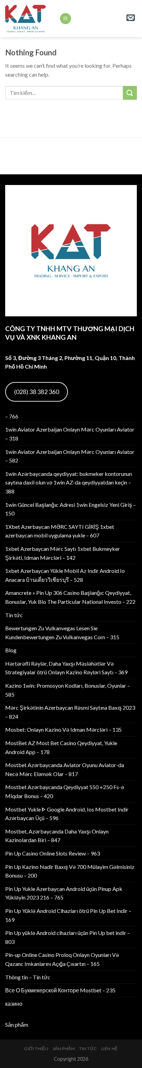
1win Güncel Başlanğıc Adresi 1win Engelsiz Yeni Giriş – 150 (70, 509)
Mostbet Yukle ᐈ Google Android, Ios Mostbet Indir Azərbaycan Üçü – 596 (67, 813)
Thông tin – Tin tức (27, 977)
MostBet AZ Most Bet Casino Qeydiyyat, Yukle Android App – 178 (61, 747)
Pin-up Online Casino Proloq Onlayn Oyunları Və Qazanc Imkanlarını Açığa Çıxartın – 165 (62, 959)
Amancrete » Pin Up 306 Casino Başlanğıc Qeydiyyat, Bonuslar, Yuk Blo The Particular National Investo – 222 (70, 597)
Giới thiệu (36, 1048)
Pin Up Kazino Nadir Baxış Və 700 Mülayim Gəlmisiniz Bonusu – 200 (69, 871)
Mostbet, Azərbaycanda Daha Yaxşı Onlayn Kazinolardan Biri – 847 (57, 835)
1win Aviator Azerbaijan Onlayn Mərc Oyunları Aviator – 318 (69, 434)
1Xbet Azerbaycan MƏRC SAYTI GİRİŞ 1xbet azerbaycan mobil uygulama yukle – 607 (59, 531)
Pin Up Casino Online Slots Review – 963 (52, 853)
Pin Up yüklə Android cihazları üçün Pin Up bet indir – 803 (67, 937)
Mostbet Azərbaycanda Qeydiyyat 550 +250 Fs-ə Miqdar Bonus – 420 (64, 791)
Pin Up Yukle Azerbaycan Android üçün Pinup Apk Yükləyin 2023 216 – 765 (63, 893)
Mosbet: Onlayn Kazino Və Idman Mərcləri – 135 (63, 729)
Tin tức (14, 615)
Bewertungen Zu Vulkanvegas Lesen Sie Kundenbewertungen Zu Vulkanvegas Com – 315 (62, 632)
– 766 (11, 416)
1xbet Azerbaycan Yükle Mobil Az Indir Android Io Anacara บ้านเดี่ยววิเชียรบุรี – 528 (65, 575)
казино (13, 1003)
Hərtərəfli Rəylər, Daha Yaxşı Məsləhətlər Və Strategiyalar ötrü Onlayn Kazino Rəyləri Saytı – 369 (66, 668)
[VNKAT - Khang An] (27, 18)
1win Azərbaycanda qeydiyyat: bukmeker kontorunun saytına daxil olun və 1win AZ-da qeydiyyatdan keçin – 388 (68, 482)
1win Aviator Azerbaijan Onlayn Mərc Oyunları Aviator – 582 (69, 456)
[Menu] (65, 18)
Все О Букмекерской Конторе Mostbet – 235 (60, 990)
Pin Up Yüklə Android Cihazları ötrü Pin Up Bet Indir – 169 (68, 915)
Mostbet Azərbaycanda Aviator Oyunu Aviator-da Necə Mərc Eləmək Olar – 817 (64, 769)
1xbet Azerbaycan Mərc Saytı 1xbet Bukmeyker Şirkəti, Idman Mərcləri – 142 (62, 553)
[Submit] (130, 92)
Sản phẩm (16, 1024)
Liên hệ (109, 1048)
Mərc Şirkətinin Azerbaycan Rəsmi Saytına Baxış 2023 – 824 (70, 712)
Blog (11, 650)
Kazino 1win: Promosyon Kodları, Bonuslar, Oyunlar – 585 (67, 690)
